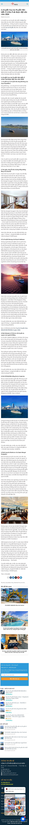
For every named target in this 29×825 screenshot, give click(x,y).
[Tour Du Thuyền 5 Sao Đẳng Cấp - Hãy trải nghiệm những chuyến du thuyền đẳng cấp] (14, 4)
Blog (13, 582)
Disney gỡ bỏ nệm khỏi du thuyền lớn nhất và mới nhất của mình (16, 748)
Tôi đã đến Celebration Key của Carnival (16, 732)
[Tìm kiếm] (27, 4)
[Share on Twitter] (13, 577)
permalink (22, 582)
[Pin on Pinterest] (18, 577)
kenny (8, 16)
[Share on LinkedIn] (21, 577)
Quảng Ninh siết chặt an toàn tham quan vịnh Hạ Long (16, 737)
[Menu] (2, 4)
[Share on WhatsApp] (8, 577)
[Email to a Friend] (16, 577)
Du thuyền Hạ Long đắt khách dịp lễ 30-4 (16, 742)
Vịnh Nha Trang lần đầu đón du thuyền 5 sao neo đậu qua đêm (16, 727)
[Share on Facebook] (11, 577)
